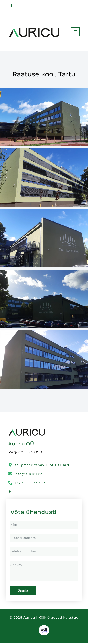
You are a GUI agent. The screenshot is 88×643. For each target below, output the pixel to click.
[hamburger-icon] (75, 31)
